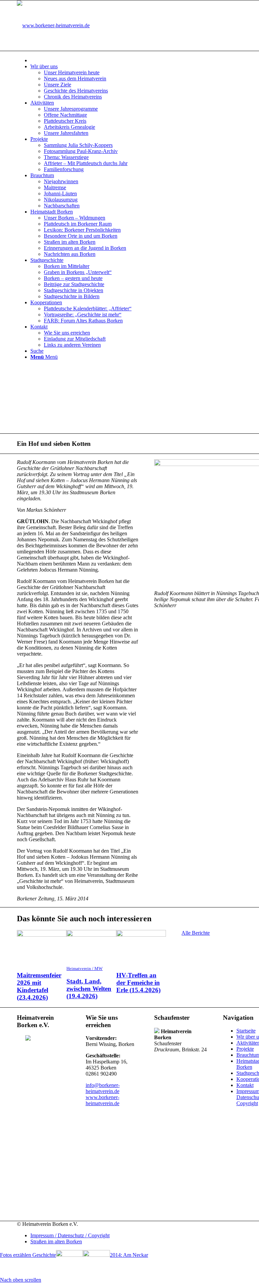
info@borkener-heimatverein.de (103, 1088)
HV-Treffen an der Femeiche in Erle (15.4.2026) (138, 983)
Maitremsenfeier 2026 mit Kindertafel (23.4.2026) (39, 986)
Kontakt (245, 1085)
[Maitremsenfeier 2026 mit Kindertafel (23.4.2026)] (41, 935)
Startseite (246, 1031)
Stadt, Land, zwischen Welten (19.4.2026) (88, 989)
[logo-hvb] (53, 25)
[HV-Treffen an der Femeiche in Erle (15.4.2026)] (141, 935)
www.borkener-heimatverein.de (102, 1100)
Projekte (245, 1049)
